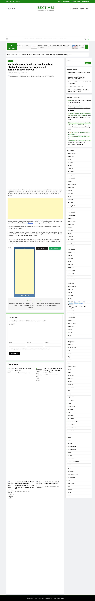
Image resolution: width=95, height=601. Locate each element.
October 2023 (71, 218)
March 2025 (70, 172)
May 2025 (70, 165)
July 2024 (70, 190)
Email (29, 342)
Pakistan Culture (72, 446)
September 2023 (72, 221)
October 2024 (71, 181)
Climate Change (72, 366)
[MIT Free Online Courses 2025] (65, 47)
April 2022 (70, 264)
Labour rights (71, 418)
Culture (69, 372)
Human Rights (71, 406)
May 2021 (70, 298)
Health (69, 403)
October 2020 (71, 320)
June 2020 (70, 332)
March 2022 (70, 267)
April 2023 (70, 236)
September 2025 (72, 153)
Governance (71, 400)
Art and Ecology (72, 347)
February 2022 (71, 270)
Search (69, 60)
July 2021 (70, 292)
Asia (69, 350)
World (69, 492)
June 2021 (70, 295)
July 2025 (70, 159)
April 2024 (70, 199)
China (69, 363)
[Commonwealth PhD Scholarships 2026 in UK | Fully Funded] (24, 47)
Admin (46, 374)
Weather (70, 489)
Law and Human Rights (73, 421)
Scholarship (48, 39)
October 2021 (71, 283)
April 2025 (70, 169)
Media (69, 437)
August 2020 (71, 326)
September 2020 (72, 323)
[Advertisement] (47, 23)
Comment (12, 324)
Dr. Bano (18, 373)
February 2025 (71, 175)
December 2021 (71, 277)
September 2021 (72, 286)
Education (39, 39)
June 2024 (70, 193)
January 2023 (71, 246)
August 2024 (71, 187)
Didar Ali (19, 491)
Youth (69, 496)
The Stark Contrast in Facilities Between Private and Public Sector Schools (53, 370)
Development (71, 375)
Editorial (70, 381)
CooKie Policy (85, 1)
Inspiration (70, 409)
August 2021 (71, 289)
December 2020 (71, 314)
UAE (69, 480)
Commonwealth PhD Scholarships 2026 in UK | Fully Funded (44, 45)
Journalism (70, 415)
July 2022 (70, 255)
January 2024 (71, 209)
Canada (69, 360)
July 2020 (70, 329)
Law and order (71, 431)
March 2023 (70, 240)
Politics (69, 452)
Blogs (31, 39)
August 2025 (71, 156)
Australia (70, 353)
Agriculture (70, 344)
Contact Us (63, 39)
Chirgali (11, 73)
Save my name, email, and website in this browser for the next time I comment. (30, 349)
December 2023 (71, 212)
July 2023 (70, 227)
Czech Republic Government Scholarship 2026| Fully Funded (79, 117)
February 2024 (71, 206)
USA (69, 486)
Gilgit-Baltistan (71, 397)
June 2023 (70, 230)
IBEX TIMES (45, 8)
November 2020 (71, 317)
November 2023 (71, 215)
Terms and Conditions (76, 1)
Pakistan (70, 443)
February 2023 (71, 243)
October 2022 (71, 252)
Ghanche (30, 223)
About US (60, 1)
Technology (70, 471)
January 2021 (71, 311)
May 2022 (70, 261)
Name (11, 342)
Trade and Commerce (73, 474)
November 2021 (71, 280)
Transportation (71, 477)
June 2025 (70, 162)
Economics (70, 378)
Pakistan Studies (72, 449)
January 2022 (71, 274)
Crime (69, 369)
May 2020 (70, 335)
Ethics (69, 390)
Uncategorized (71, 483)
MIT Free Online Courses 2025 (77, 45)
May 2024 (70, 196)
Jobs (69, 412)
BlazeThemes (60, 598)
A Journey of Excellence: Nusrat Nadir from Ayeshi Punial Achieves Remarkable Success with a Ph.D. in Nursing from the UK (24, 485)
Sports (69, 468)
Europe (69, 394)
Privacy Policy (66, 1)
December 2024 (71, 178)
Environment (71, 387)
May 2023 (70, 233)
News (55, 39)
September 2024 (72, 184)
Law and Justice (72, 425)
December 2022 (71, 249)
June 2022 (70, 258)
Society (69, 465)
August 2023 (71, 224)
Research (70, 455)
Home (26, 39)
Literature (70, 434)
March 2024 (70, 203)
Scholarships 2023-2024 (73, 462)
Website (47, 342)
